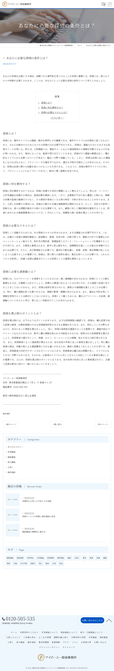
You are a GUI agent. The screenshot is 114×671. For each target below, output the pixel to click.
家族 (8, 563)
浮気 (54, 563)
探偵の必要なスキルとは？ (54, 112)
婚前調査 (11, 457)
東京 (84, 558)
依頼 (98, 558)
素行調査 (11, 462)
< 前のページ (10, 424)
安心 (40, 563)
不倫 (15, 563)
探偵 (91, 558)
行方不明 (23, 563)
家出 (61, 563)
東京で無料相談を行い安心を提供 (19, 395)
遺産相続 (20, 558)
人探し (10, 467)
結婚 (69, 558)
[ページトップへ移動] (109, 620)
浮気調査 (11, 451)
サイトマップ (69, 647)
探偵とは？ (46, 102)
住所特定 (30, 558)
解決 (47, 563)
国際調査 (10, 558)
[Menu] (109, 4)
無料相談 (6, 413)
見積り (32, 563)
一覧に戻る (57, 424)
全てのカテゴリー (15, 446)
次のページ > (103, 424)
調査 (105, 558)
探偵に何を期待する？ (52, 107)
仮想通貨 (50, 558)
